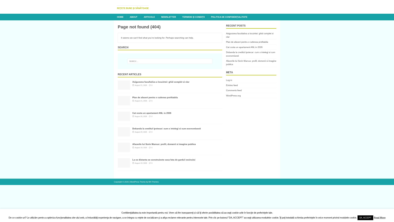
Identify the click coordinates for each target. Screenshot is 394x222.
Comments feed (234, 90)
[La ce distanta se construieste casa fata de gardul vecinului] (124, 166)
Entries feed (232, 85)
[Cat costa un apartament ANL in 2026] (124, 119)
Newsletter (168, 17)
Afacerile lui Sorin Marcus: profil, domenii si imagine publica (164, 144)
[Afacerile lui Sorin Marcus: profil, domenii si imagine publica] (124, 150)
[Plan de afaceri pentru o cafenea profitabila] (124, 103)
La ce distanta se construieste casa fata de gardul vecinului (163, 159)
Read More (380, 217)
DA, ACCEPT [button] (365, 218)
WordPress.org (233, 95)
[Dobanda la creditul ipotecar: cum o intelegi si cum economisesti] (124, 135)
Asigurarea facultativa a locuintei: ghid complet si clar (160, 82)
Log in (229, 80)
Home (120, 17)
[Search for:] (170, 61)
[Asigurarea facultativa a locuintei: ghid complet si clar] (124, 88)
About (133, 17)
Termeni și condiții (193, 17)
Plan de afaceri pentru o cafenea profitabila (155, 97)
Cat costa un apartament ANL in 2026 (151, 113)
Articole (149, 17)
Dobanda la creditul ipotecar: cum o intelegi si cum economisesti (166, 128)
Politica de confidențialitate (229, 17)
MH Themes (154, 182)
